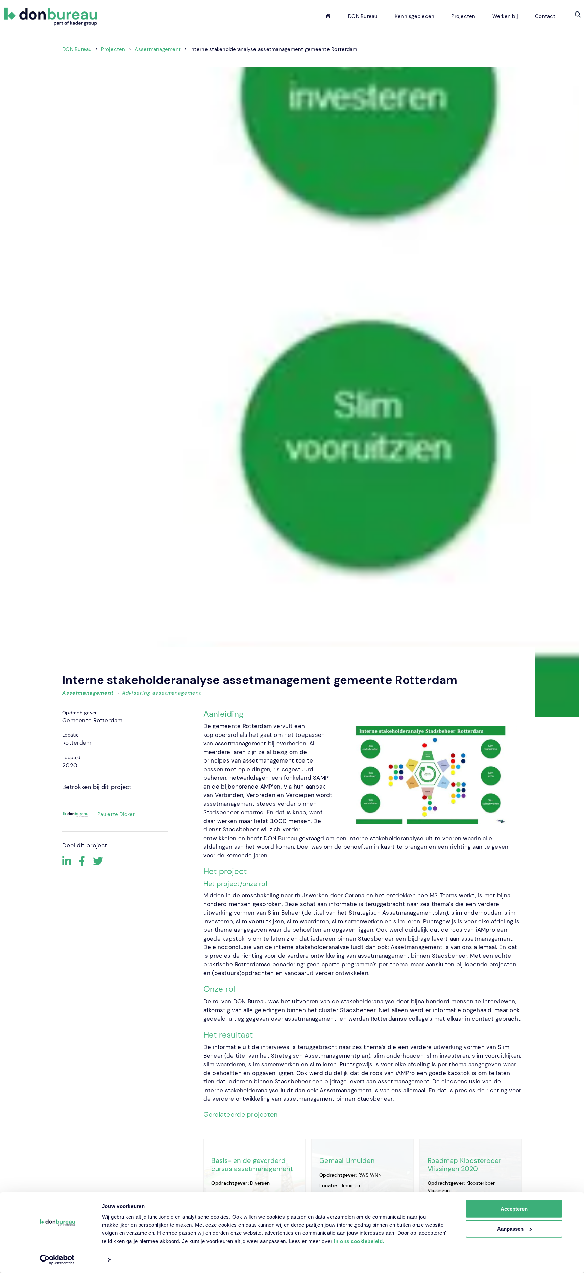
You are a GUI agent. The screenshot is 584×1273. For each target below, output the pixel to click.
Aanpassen (510, 1229)
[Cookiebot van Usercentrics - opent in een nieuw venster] (57, 1260)
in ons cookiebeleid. (359, 1241)
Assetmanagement (88, 693)
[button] (577, 14)
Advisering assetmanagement (161, 693)
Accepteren (514, 1209)
